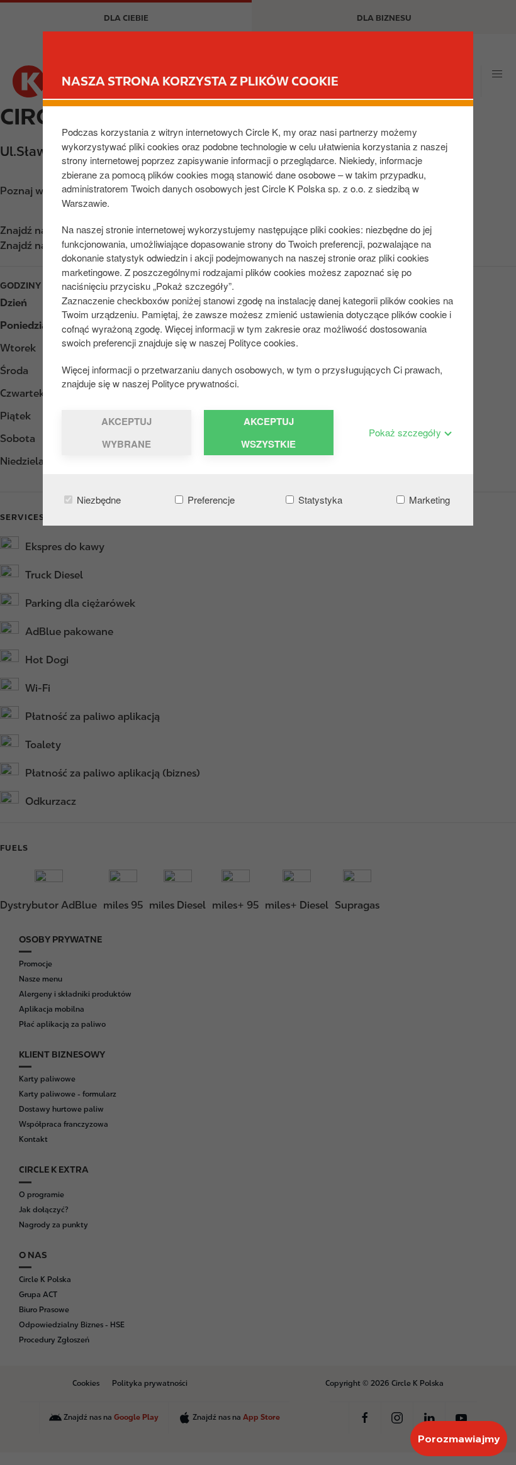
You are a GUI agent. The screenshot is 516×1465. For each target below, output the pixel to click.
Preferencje (210, 499)
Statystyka (319, 499)
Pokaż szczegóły (406, 432)
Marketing (428, 499)
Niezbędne (97, 499)
